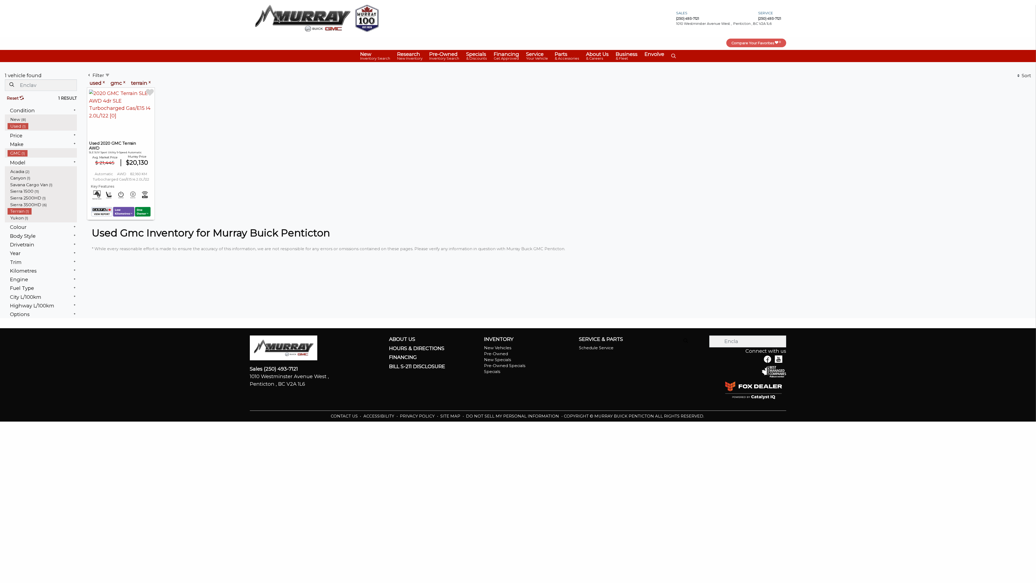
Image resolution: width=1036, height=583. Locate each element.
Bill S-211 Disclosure (417, 366)
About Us (402, 339)
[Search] (11, 84)
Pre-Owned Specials (504, 365)
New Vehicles (497, 347)
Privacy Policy (418, 416)
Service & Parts (601, 339)
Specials (492, 371)
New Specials (497, 359)
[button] (375, 56)
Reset (13, 98)
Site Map (450, 416)
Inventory (498, 339)
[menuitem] (42, 119)
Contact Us (345, 416)
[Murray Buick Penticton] (302, 18)
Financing (403, 357)
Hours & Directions (416, 348)
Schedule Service (596, 347)
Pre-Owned (496, 353)
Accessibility (379, 416)
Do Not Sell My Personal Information (513, 416)
